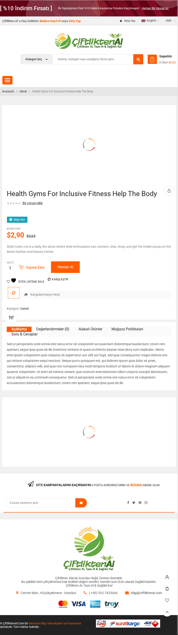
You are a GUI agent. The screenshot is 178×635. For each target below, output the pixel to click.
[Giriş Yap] (167, 575)
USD (169, 20)
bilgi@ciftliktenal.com (146, 593)
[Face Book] (128, 502)
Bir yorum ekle (32, 203)
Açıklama (19, 329)
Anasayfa (8, 91)
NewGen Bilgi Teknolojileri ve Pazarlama (55, 623)
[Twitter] (133, 502)
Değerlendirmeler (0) (52, 329)
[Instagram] (146, 502)
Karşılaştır (60, 279)
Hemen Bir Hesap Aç (155, 8)
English (151, 20)
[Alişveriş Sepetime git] (152, 59)
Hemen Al (65, 267)
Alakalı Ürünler (90, 329)
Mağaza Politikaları (127, 329)
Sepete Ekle (35, 267)
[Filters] (11, 317)
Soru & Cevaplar (24, 334)
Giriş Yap (75, 21)
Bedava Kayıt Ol (50, 21)
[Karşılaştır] (13, 293)
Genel (23, 91)
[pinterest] (140, 502)
